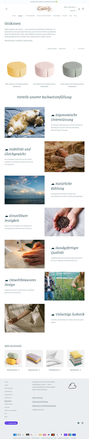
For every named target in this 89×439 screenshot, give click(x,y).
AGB (55, 438)
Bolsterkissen (12, 370)
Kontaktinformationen (63, 438)
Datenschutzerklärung (40, 401)
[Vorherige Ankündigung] (5, 1)
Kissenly (18, 438)
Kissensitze (8, 401)
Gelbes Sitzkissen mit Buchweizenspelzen (16, 84)
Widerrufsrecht (37, 397)
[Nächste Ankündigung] (84, 1)
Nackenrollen (9, 404)
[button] (7, 9)
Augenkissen (33, 370)
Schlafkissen (54, 370)
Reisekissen (74, 370)
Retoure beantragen (11, 410)
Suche (6, 382)
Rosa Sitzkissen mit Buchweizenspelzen (44, 84)
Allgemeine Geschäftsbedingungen (44, 406)
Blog (6, 416)
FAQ (6, 413)
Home (6, 385)
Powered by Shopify (25, 438)
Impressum (73, 438)
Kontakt (7, 407)
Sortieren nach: (52, 48)
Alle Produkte (9, 388)
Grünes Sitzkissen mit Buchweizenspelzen (72, 84)
